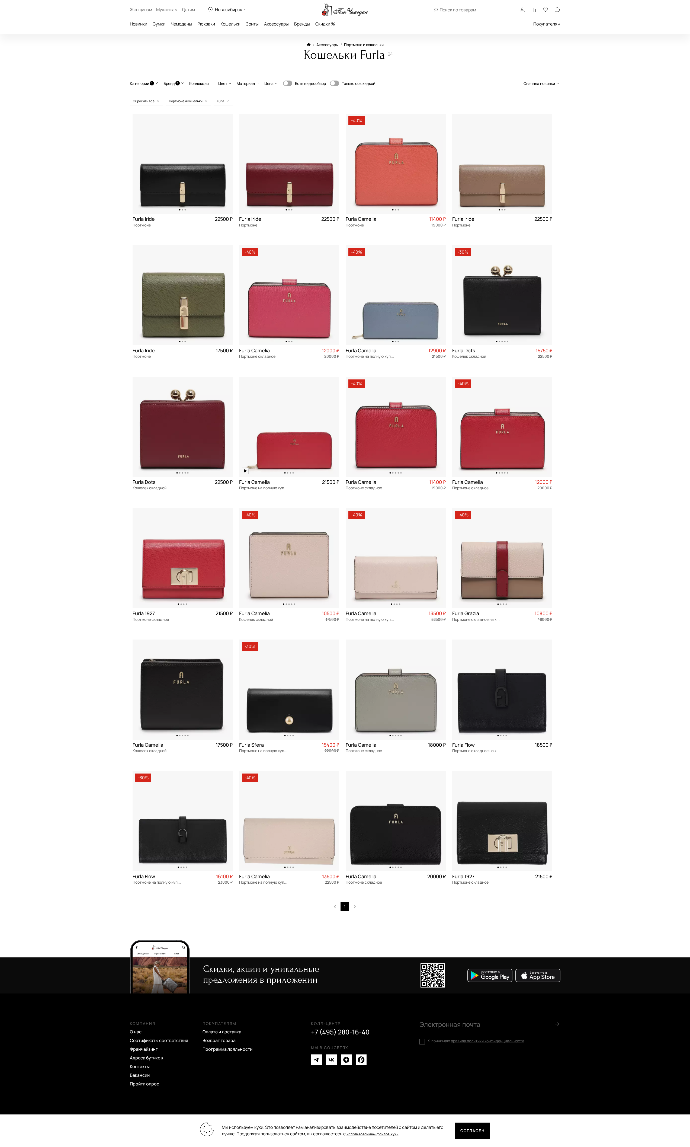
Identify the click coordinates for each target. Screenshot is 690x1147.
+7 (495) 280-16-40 (340, 1032)
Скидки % (325, 24)
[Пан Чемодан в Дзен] (346, 1059)
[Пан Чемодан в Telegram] (316, 1059)
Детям (188, 9)
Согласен (472, 1130)
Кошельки (230, 24)
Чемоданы (181, 24)
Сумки (159, 24)
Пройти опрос (144, 1084)
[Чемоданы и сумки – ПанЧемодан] (345, 9)
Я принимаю (476, 1041)
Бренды (302, 24)
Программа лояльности (227, 1049)
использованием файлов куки (372, 1134)
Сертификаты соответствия (159, 1040)
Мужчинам (167, 9)
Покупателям (546, 24)
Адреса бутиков (146, 1058)
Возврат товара (219, 1040)
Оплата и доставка (222, 1032)
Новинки (138, 24)
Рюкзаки (206, 24)
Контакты (140, 1066)
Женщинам (141, 9)
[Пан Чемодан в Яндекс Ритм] (361, 1059)
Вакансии (140, 1075)
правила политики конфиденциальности (487, 1040)
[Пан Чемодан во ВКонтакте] (331, 1059)
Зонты (252, 24)
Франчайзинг (144, 1049)
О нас (136, 1032)
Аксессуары (276, 24)
